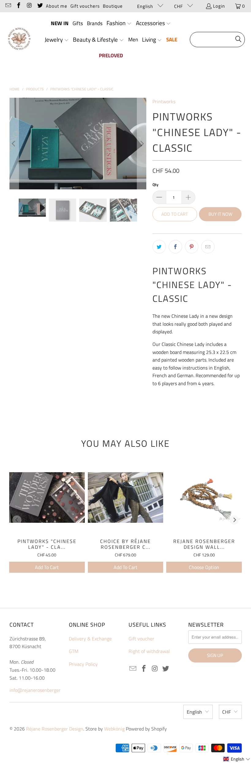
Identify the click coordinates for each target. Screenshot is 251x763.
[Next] (142, 143)
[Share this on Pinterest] (191, 246)
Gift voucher (141, 638)
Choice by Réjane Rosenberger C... (125, 544)
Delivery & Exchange (90, 638)
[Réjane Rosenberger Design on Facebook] (18, 5)
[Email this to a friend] (208, 246)
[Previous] (14, 143)
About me (56, 5)
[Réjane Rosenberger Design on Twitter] (39, 5)
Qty (155, 184)
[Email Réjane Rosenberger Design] (8, 5)
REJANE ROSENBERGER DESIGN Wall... (204, 544)
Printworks (163, 101)
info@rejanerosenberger (35, 690)
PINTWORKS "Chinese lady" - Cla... (47, 544)
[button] (119, 23)
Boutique (113, 5)
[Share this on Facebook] (175, 246)
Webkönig (114, 728)
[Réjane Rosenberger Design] (19, 39)
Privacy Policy (83, 664)
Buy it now (220, 214)
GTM (73, 651)
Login (219, 5)
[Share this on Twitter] (159, 246)
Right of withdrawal (149, 651)
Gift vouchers (85, 5)
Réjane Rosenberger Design (54, 728)
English (145, 6)
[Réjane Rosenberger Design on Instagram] (29, 5)
